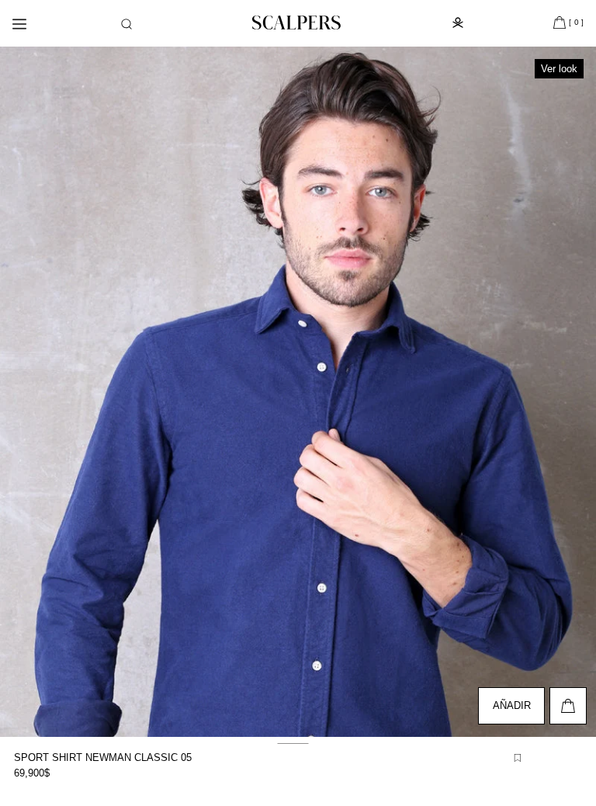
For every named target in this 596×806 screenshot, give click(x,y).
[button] (126, 24)
